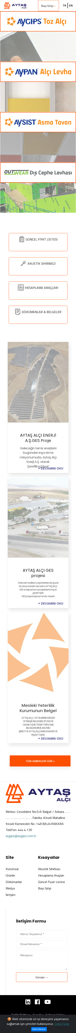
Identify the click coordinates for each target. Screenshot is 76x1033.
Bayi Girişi (48, 6)
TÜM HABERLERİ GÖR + (40, 761)
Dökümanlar (14, 881)
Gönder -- (41, 977)
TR (64, 5)
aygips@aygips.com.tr (21, 835)
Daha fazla (62, 1023)
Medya (10, 888)
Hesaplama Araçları (41, 287)
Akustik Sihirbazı (42, 263)
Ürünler (10, 875)
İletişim (10, 894)
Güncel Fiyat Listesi (42, 239)
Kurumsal (12, 868)
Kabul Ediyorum (39, 1029)
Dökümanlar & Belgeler (41, 311)
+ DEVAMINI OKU (50, 468)
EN (71, 5)
